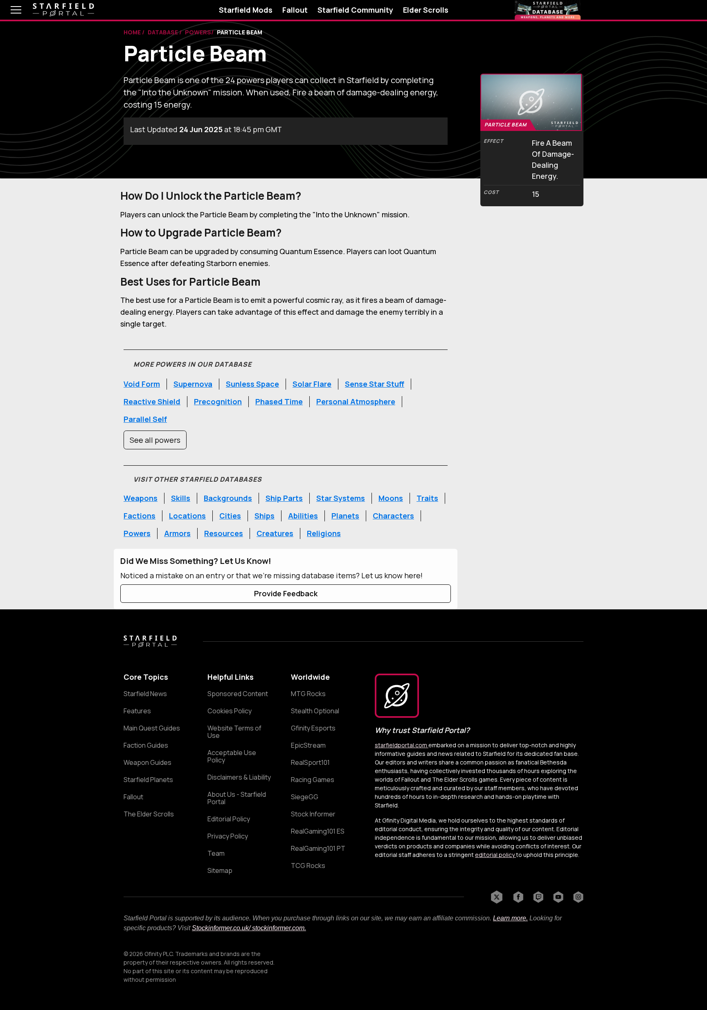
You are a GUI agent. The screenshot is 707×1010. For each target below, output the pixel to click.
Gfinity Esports (313, 728)
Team (216, 853)
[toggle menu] (10, 10)
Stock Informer (313, 814)
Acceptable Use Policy (231, 756)
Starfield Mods (245, 10)
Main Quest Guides (152, 728)
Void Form (142, 384)
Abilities (303, 516)
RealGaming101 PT (318, 848)
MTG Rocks (308, 693)
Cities (230, 516)
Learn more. (510, 918)
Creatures (275, 533)
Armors (177, 533)
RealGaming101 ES (317, 831)
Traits (427, 498)
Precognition (218, 401)
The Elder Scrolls (149, 814)
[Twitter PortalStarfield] (496, 897)
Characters (393, 516)
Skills (180, 498)
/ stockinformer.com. (277, 927)
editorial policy (495, 855)
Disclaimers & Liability (239, 777)
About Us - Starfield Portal (236, 798)
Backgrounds (228, 498)
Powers (137, 533)
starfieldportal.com (401, 745)
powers (198, 32)
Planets (345, 516)
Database (163, 32)
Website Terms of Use (234, 731)
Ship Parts (284, 498)
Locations (187, 516)
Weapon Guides (147, 762)
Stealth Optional (315, 711)
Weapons (141, 498)
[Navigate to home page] (63, 10)
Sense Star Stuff (374, 384)
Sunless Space (252, 384)
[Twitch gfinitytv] (538, 897)
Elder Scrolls (425, 10)
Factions (139, 516)
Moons (390, 498)
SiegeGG (304, 796)
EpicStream (308, 745)
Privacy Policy (227, 836)
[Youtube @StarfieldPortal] (558, 897)
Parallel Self (145, 419)
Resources (223, 533)
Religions (324, 533)
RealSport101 (310, 762)
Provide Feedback (285, 593)
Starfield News (145, 693)
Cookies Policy (229, 711)
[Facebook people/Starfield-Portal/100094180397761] (518, 897)
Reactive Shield (152, 401)
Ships (264, 516)
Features (137, 711)
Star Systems (340, 498)
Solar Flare (312, 384)
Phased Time (279, 401)
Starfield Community (355, 10)
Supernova (192, 384)
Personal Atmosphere (355, 401)
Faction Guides (146, 745)
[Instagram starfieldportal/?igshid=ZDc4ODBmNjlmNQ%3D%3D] (578, 897)
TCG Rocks (308, 865)
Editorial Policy (228, 819)
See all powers (155, 440)
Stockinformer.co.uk (220, 927)
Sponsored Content (237, 693)
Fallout (295, 10)
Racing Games (312, 779)
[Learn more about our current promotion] (547, 10)
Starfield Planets (148, 779)
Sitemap (219, 870)
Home (133, 32)
